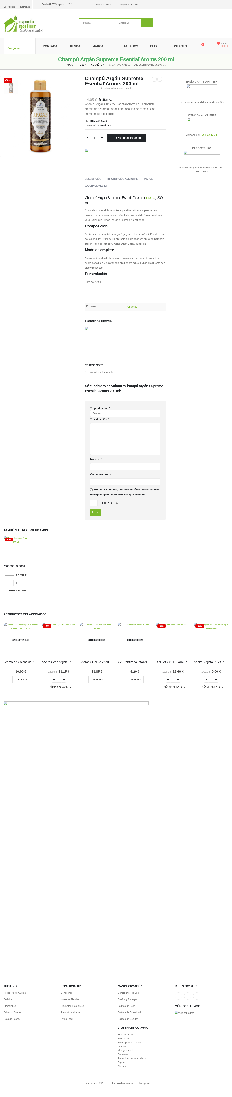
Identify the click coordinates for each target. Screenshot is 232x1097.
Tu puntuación (100, 408)
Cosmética (104, 125)
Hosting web (144, 1083)
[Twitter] (220, 4)
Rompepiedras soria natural (132, 1042)
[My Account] (209, 46)
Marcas (98, 46)
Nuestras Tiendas (103, 4)
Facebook (196, 996)
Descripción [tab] (93, 179)
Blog (154, 46)
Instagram (178, 996)
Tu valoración (99, 419)
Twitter (187, 996)
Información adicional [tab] (122, 179)
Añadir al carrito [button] (19, 590)
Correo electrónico (102, 474)
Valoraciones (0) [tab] (96, 185)
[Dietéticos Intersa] (98, 162)
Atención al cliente (70, 1012)
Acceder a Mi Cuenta (15, 992)
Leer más (22, 679)
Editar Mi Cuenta (12, 1012)
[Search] (147, 23)
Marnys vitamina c (127, 1050)
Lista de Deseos (12, 1019)
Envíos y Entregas (127, 999)
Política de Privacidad (129, 1012)
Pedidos (8, 999)
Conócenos (66, 992)
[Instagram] (213, 4)
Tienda (74, 46)
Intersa (150, 198)
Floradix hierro (125, 1034)
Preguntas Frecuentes (130, 4)
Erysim (121, 1062)
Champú (132, 306)
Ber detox (123, 1054)
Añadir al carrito (128, 138)
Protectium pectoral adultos (132, 1058)
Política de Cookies (128, 1019)
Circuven (122, 1066)
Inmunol (122, 1046)
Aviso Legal (67, 1019)
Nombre (96, 459)
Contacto (178, 46)
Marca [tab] (148, 179)
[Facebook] (226, 4)
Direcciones (10, 1006)
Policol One (124, 1038)
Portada (50, 46)
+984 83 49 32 (208, 134)
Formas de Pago (126, 1006)
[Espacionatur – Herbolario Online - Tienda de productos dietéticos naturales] (23, 23)
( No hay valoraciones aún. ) (116, 88)
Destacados (127, 46)
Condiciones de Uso (128, 992)
